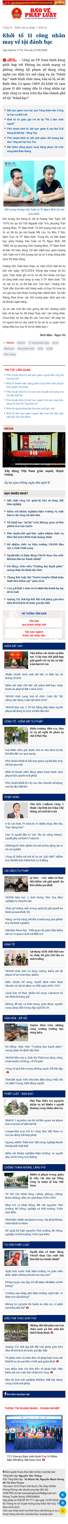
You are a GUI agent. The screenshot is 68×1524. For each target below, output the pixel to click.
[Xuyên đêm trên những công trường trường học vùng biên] (16, 1032)
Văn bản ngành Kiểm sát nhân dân (34, 633)
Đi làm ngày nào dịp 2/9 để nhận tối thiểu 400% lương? (34, 1284)
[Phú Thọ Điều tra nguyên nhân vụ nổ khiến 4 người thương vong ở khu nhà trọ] (16, 1107)
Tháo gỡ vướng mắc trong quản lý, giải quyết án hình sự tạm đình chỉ (34, 910)
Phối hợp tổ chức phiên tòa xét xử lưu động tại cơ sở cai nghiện (34, 847)
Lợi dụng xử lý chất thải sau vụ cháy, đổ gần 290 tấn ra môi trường (47, 955)
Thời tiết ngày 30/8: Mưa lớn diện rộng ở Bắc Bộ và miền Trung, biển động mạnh (34, 1081)
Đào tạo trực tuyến (39, 1522)
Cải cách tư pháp (16, 870)
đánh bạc (9, 348)
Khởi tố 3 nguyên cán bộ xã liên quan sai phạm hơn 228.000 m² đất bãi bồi (34, 1122)
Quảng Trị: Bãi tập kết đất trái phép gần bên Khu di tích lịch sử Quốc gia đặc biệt (35, 601)
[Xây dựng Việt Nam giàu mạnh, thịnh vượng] (34, 449)
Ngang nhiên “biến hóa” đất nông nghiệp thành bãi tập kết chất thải (34, 1144)
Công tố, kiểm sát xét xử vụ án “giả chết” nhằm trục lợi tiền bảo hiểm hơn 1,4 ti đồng (34, 858)
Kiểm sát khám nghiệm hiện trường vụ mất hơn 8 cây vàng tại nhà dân (35, 513)
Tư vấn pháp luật (16, 1244)
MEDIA (8, 428)
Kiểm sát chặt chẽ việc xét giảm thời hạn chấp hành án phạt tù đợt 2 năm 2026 (34, 687)
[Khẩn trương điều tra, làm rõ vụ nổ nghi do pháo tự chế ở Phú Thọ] (16, 736)
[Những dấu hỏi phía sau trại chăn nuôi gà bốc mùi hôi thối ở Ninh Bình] (16, 1332)
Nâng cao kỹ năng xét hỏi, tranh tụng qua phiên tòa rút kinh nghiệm (34, 921)
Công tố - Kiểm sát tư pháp (19, 27)
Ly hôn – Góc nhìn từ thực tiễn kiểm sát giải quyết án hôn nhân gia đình (47, 881)
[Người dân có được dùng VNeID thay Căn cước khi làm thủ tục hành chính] (16, 1258)
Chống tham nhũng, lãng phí (25, 1167)
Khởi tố (42, 27)
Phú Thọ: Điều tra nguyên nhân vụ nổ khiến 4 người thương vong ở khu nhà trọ (47, 1104)
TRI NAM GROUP (13, 1518)
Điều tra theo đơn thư (20, 1318)
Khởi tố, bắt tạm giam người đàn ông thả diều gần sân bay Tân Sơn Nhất (35, 415)
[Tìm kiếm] (63, 1511)
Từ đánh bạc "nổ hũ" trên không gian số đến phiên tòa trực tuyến (35, 524)
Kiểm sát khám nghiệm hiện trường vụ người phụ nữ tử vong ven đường (34, 1155)
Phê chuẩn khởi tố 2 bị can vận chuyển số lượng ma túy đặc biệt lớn (35, 393)
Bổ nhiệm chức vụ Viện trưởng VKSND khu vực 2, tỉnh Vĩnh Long (35, 546)
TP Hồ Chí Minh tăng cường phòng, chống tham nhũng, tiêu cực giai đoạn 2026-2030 (34, 1195)
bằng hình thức (26, 348)
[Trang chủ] (34, 13)
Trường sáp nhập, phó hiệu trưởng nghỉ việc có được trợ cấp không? (34, 1295)
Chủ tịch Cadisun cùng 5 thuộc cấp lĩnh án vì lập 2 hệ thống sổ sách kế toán (47, 808)
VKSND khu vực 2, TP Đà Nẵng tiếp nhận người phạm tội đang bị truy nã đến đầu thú (34, 709)
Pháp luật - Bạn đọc (18, 1093)
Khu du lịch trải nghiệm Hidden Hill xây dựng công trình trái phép (34, 1381)
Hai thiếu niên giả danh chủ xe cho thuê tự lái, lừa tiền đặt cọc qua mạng (34, 751)
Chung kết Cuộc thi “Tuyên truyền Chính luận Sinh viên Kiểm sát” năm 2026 (35, 579)
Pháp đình (11, 797)
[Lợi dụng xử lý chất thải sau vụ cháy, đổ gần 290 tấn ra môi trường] (16, 958)
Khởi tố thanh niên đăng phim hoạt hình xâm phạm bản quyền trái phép (35, 385)
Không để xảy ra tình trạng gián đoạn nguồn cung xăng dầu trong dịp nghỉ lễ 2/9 (34, 1005)
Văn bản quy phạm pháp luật (34, 622)
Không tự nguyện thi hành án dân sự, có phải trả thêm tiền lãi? (34, 1306)
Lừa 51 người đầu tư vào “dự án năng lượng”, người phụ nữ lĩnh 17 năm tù (34, 836)
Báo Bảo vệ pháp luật (17, 1394)
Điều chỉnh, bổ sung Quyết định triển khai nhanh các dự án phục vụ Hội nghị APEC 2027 (34, 983)
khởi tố (21, 342)
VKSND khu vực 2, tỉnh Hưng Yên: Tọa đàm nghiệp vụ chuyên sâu (34, 899)
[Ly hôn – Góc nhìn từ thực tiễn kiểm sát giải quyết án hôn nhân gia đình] (16, 884)
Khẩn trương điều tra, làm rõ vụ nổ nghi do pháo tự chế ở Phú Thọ (47, 732)
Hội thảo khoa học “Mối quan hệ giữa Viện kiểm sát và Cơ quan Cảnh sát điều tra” (34, 932)
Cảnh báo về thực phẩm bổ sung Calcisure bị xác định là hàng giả (34, 994)
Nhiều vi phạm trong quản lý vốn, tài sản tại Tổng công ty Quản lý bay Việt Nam (47, 1180)
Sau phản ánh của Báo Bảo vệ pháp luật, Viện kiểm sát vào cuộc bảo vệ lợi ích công (34, 1370)
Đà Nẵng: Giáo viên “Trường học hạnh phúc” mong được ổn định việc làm (35, 568)
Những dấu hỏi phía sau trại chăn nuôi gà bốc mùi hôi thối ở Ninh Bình (47, 1329)
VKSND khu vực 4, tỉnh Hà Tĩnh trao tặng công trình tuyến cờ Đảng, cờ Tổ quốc (34, 1059)
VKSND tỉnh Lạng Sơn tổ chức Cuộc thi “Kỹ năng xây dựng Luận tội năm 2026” (34, 698)
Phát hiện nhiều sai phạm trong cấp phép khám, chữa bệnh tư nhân (34, 1221)
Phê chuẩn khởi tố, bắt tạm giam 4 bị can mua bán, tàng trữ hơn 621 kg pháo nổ (35, 402)
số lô (40, 348)
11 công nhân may (39, 342)
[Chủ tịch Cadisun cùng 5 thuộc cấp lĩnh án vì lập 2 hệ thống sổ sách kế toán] (16, 810)
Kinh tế (9, 944)
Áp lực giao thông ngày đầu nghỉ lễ (27, 482)
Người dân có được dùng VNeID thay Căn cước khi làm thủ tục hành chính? (35, 557)
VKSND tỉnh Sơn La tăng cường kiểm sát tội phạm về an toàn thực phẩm (34, 972)
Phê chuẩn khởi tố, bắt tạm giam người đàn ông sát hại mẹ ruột (35, 377)
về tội (55, 342)
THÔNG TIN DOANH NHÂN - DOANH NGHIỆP (32, 1408)
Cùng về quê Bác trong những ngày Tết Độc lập (34, 1068)
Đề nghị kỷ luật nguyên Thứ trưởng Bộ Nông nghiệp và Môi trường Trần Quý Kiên (34, 1232)
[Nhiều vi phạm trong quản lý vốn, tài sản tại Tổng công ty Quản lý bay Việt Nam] (16, 1181)
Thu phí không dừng (15, 1522)
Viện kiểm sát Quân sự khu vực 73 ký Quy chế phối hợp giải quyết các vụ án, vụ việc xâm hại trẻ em (47, 659)
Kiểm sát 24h (13, 646)
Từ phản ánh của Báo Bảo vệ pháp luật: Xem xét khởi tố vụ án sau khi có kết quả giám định (34, 1359)
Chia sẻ (62, 1494)
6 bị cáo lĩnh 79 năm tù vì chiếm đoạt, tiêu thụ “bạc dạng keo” (34, 825)
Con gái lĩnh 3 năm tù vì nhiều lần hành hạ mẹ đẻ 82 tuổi (35, 590)
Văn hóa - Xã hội (15, 1018)
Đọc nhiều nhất (16, 493)
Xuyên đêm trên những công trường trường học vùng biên (47, 1029)
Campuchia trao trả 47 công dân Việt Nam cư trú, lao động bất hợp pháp (34, 1133)
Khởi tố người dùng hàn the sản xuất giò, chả (30, 408)
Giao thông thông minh (37, 1518)
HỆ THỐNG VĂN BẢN (34, 613)
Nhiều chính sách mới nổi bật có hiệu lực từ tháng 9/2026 (34, 676)
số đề (49, 348)
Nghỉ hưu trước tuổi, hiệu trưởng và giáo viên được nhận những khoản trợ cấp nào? (34, 1273)
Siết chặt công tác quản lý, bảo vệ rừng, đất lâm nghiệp (35, 502)
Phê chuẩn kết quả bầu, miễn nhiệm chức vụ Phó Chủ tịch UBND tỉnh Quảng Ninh (35, 535)
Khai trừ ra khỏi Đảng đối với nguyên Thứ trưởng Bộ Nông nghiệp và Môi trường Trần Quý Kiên (34, 1208)
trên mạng (10, 354)
